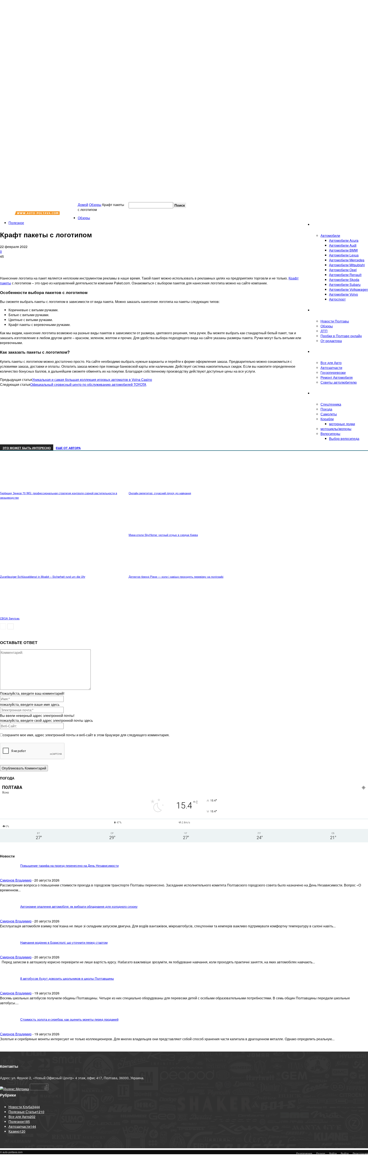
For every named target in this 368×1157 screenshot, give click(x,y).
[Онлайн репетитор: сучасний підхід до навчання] (152, 487)
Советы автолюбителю (339, 382)
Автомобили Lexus (344, 255)
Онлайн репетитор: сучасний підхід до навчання (160, 493)
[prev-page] (3, 626)
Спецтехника (331, 404)
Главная (318, 224)
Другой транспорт (326, 393)
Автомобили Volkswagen (348, 289)
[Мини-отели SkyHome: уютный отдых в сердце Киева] (152, 528)
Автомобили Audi (342, 245)
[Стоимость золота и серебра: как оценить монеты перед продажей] (23, 884)
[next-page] (10, 626)
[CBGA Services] (23, 612)
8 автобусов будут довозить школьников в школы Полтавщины (67, 978)
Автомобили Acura (343, 240)
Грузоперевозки (333, 372)
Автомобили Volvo (343, 294)
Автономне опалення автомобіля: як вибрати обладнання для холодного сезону (79, 906)
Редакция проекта (305, 205)
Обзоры (327, 326)
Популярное (334, 855)
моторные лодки (342, 423)
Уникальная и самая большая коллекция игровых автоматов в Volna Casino (92, 379)
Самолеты (329, 414)
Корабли (327, 418)
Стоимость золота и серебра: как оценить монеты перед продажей (69, 1019)
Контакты (324, 205)
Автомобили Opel (343, 269)
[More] (78, 263)
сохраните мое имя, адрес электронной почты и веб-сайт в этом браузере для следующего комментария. (86, 734)
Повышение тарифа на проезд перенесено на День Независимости (69, 865)
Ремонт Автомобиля (337, 377)
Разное (320, 1153)
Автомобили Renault (345, 274)
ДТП (324, 331)
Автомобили (330, 235)
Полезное (320, 351)
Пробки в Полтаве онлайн (347, 205)
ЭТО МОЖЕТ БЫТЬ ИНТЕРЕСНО (27, 448)
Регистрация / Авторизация (269, 205)
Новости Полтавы (335, 321)
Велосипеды (330, 433)
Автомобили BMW (343, 250)
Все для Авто (331, 362)
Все (290, 855)
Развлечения (304, 1153)
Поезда (326, 409)
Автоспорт (337, 299)
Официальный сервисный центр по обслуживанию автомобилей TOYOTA (88, 384)
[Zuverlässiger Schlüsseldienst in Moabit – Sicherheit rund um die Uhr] (23, 570)
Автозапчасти (331, 367)
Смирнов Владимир (16, 921)
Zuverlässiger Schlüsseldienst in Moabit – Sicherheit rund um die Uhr (42, 577)
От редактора (331, 340)
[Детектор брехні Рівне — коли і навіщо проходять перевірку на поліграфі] (152, 570)
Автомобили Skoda (344, 279)
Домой (83, 204)
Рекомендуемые (310, 855)
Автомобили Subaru (345, 284)
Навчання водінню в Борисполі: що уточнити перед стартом (64, 942)
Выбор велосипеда (344, 438)
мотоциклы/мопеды (336, 428)
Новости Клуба (324, 310)
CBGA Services (10, 618)
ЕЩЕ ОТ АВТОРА (68, 448)
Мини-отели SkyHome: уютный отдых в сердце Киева (163, 535)
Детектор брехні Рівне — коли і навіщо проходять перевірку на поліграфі (176, 577)
